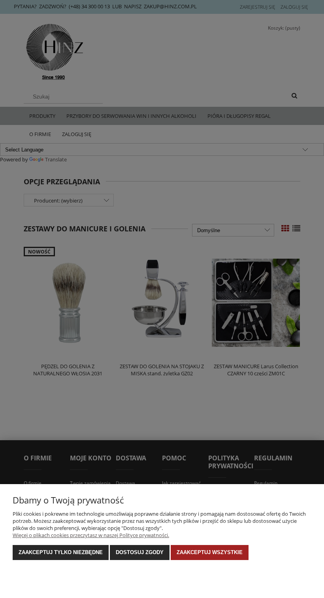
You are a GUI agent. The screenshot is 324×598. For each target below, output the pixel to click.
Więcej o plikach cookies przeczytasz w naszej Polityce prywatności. (91, 535)
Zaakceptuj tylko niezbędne (61, 552)
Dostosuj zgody (140, 552)
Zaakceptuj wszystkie (210, 552)
